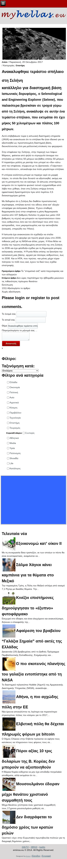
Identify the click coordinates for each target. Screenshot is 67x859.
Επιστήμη (20, 65)
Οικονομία (15, 387)
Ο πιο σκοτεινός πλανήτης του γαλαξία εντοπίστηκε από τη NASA (33, 671)
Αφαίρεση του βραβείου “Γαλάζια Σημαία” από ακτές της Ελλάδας (32, 638)
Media (13, 443)
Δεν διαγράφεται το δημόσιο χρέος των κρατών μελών (27, 825)
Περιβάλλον (15, 412)
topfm (42, 847)
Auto (12, 397)
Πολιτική (14, 392)
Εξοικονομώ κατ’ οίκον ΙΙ (39, 543)
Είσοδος (36, 856)
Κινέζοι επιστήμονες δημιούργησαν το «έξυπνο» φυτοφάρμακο (28, 605)
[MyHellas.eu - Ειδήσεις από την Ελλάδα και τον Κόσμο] (33, 14)
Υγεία (12, 448)
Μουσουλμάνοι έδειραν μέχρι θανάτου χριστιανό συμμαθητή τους (30, 792)
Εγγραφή (46, 856)
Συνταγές (30, 433)
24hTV (25, 847)
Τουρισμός (15, 428)
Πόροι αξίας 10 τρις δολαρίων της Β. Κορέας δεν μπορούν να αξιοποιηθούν (28, 759)
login (20, 298)
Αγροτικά (14, 402)
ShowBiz (14, 458)
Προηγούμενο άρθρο (11, 271)
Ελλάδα (13, 382)
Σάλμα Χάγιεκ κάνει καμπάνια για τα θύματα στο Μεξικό (28, 572)
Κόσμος (14, 407)
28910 (34, 847)
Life (11, 463)
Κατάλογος (15, 468)
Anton (4, 62)
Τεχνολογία (15, 417)
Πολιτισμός (15, 453)
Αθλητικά (14, 438)
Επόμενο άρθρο (9, 278)
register (38, 298)
